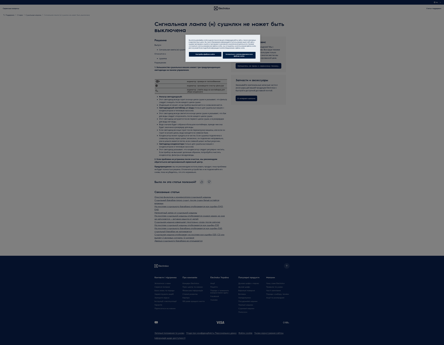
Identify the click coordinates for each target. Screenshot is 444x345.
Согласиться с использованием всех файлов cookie (239, 55)
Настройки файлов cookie (205, 54)
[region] (222, 48)
